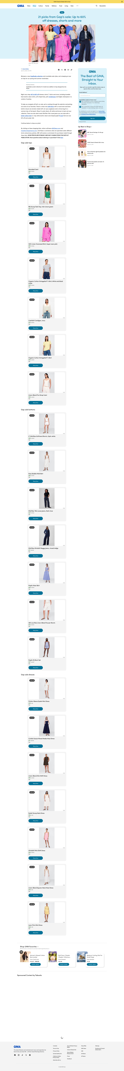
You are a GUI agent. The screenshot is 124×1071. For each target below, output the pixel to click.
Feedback (69, 1058)
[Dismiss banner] (122, 2)
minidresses (52, 97)
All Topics (83, 1056)
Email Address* (83, 92)
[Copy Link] (71, 70)
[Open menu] (77, 6)
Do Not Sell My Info (57, 1053)
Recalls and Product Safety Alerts (100, 1049)
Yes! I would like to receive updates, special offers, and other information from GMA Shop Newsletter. (93, 103)
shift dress (51, 106)
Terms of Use (101, 111)
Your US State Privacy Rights (72, 1046)
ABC (82, 1051)
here (61, 137)
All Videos (83, 1053)
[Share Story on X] (62, 70)
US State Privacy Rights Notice (88, 114)
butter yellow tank (26, 116)
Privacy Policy (102, 112)
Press (68, 1056)
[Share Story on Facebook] (59, 70)
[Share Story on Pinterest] (65, 70)
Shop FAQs (83, 1045)
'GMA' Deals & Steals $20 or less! (62, 1)
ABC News (83, 1048)
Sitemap (97, 1045)
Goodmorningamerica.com (29, 130)
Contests (55, 1045)
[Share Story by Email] (68, 70)
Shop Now (35, 964)
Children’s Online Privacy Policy (57, 1056)
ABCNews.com (56, 128)
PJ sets (61, 116)
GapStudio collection (36, 76)
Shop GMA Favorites (28, 946)
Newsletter (103, 6)
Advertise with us (57, 1060)
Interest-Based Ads (71, 1049)
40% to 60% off (35, 94)
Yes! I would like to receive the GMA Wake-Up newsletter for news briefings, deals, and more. (92, 107)
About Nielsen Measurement (70, 1053)
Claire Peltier (25, 69)
